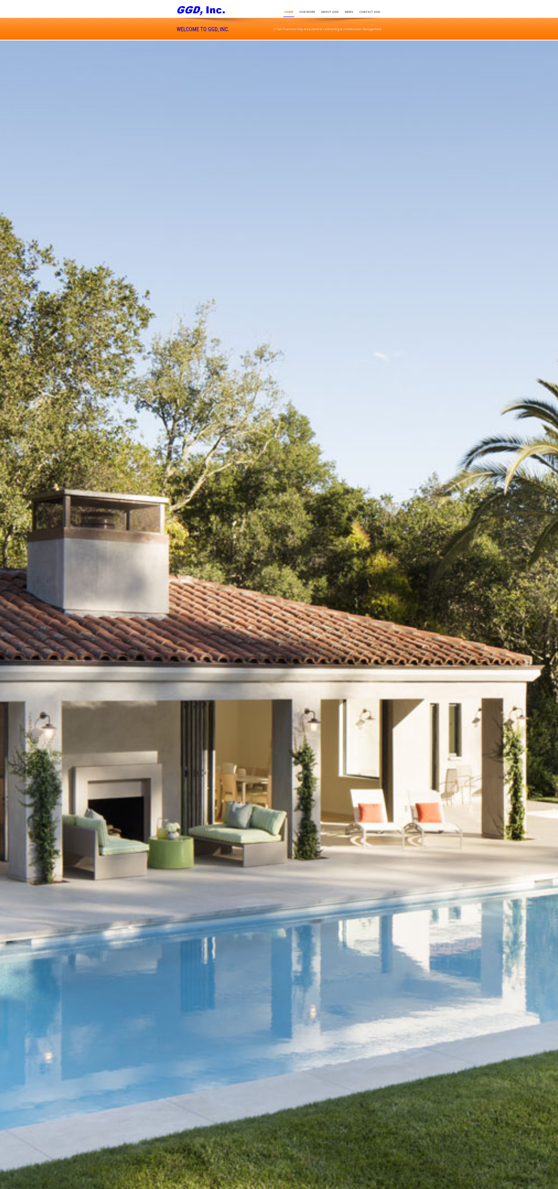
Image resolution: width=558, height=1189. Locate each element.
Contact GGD (369, 12)
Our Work (307, 12)
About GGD (330, 12)
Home (288, 12)
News (349, 12)
